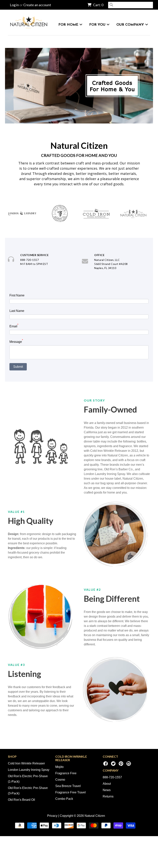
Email (13, 326)
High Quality (30, 521)
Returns (108, 796)
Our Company (130, 25)
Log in (14, 5)
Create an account (37, 5)
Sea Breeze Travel (68, 786)
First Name (16, 295)
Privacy (52, 815)
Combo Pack (64, 798)
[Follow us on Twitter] (114, 764)
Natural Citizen (79, 145)
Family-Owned (110, 409)
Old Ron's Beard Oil (21, 799)
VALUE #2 (92, 589)
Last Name (16, 310)
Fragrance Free (65, 773)
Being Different (112, 598)
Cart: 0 (97, 5)
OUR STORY (94, 400)
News (107, 790)
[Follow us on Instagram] (129, 764)
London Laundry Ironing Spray (28, 769)
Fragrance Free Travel (70, 792)
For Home (68, 25)
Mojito (59, 766)
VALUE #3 (16, 664)
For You (98, 25)
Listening (24, 674)
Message (16, 341)
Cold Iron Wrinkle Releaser (26, 763)
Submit (18, 366)
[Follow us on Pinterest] (121, 764)
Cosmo (60, 779)
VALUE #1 (16, 511)
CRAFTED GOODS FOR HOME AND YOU (79, 155)
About (107, 783)
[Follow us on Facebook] (106, 764)
